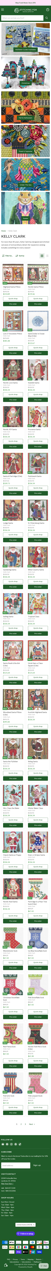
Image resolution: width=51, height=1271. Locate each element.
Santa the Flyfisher (10, 761)
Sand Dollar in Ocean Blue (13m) (36, 335)
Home (3, 231)
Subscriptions (14, 1262)
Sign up (37, 1165)
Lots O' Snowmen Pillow (12, 334)
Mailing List (37, 1262)
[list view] (47, 255)
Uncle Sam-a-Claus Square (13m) (35, 664)
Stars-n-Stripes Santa (36, 855)
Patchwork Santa (34, 476)
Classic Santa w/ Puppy (12, 855)
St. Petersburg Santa (36, 523)
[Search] (46, 18)
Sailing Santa (8, 616)
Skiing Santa (33, 761)
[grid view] (42, 255)
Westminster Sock (10, 951)
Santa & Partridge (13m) (12, 476)
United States (24, 1225)
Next (31, 1124)
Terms (23, 1259)
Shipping (30, 1259)
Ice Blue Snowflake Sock (37, 951)
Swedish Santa (33, 383)
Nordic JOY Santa (10, 429)
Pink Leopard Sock (35, 1096)
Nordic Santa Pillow (36, 287)
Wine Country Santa (36, 570)
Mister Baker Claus (35, 808)
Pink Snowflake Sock (36, 997)
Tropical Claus (33, 616)
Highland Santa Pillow (11, 287)
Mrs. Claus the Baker (11, 808)
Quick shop (13, 298)
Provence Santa (34, 429)
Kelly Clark (6, 289)
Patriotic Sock (8, 1096)
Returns (38, 1259)
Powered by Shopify (25, 1267)
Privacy (15, 1259)
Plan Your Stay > (7, 1184)
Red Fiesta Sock (9, 1046)
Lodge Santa (8, 523)
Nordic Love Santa (10, 383)
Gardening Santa (9, 570)
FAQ (8, 1259)
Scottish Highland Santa (37, 712)
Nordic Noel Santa (10, 902)
